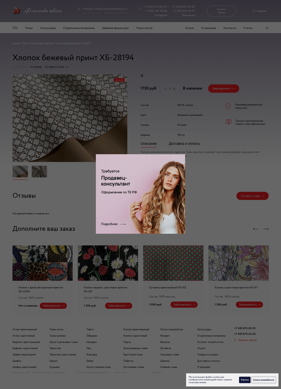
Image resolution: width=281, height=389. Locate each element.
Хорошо (245, 379)
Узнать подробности (263, 379)
